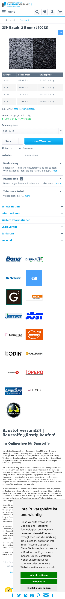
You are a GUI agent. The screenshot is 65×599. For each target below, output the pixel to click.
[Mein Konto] (52, 12)
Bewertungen (10, 178)
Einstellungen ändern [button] (39, 588)
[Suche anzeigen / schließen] (37, 12)
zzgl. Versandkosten (24, 108)
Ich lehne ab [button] (38, 581)
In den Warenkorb (42, 141)
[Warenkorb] (60, 12)
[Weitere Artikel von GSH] (60, 32)
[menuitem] (8, 12)
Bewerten (27, 148)
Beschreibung (10, 163)
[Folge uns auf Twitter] (19, 595)
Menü (11, 11)
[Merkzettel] (44, 12)
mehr (55, 170)
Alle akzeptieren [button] (39, 575)
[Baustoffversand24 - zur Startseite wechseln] (17, 4)
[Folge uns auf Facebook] (12, 595)
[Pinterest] (38, 595)
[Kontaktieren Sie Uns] (46, 595)
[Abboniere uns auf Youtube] (32, 595)
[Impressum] (52, 595)
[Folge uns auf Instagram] (26, 595)
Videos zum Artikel (13, 191)
